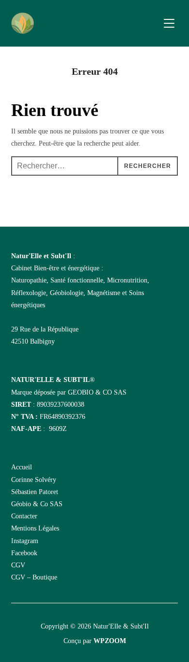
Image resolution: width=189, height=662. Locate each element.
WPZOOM (110, 641)
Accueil (21, 467)
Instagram (24, 541)
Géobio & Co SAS (37, 504)
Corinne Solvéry (33, 479)
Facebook (24, 553)
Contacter (24, 516)
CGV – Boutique (34, 577)
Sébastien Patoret (34, 492)
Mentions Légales (35, 528)
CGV (18, 565)
